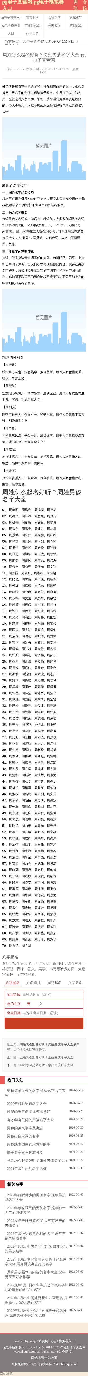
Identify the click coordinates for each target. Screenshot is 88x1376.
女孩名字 (54, 17)
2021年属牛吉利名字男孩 (27, 1169)
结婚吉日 (32, 34)
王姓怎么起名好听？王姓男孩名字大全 (46, 1057)
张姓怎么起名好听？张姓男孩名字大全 (37, 1160)
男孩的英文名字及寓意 (25, 1128)
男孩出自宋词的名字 (23, 1136)
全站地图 (50, 1358)
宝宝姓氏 (14, 994)
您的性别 (14, 1004)
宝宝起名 (32, 17)
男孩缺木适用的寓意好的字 (28, 1144)
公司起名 (54, 26)
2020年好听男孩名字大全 (27, 1104)
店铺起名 (76, 26)
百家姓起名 (32, 26)
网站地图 (37, 1358)
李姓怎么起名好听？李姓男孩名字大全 (46, 1065)
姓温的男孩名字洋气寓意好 (28, 1112)
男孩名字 (76, 17)
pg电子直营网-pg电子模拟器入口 (11, 25)
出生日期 (14, 1013)
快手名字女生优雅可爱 (25, 1152)
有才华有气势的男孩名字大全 (30, 1120)
